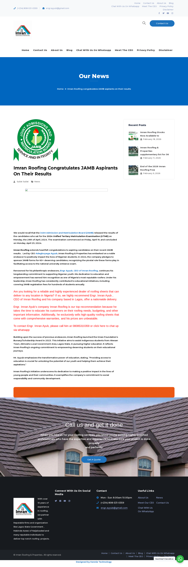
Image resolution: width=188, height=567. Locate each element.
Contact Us (148, 3)
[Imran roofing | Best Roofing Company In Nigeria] (22, 30)
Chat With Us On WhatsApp (146, 510)
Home (137, 3)
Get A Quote (94, 459)
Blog (171, 3)
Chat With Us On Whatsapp (125, 6)
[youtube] (65, 501)
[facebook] (60, 501)
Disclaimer (168, 9)
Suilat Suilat (23, 181)
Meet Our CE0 (146, 502)
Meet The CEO (149, 6)
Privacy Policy (166, 6)
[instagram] (69, 501)
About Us (161, 3)
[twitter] (56, 501)
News (37, 181)
